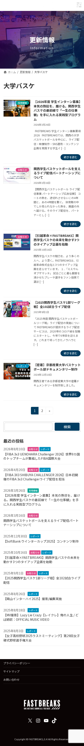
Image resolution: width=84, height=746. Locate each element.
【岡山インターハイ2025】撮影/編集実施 (32, 599)
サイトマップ (11, 671)
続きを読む (70, 157)
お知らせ (33, 449)
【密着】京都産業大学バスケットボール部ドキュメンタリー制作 (57, 367)
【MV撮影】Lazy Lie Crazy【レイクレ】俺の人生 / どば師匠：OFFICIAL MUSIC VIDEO (40, 617)
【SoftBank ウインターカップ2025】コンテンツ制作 (41, 541)
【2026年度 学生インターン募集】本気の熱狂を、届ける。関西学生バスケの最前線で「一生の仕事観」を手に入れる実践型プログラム (57, 110)
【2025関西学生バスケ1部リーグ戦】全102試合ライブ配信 (57, 304)
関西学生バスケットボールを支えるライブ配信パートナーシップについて (57, 173)
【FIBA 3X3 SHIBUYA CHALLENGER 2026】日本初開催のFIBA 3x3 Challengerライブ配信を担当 (40, 477)
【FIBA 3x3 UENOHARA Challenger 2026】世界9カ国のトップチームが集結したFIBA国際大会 (41, 456)
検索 (67, 426)
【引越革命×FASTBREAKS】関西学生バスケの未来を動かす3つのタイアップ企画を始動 (56, 239)
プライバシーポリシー (16, 663)
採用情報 (33, 490)
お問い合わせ (11, 679)
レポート (45, 449)
